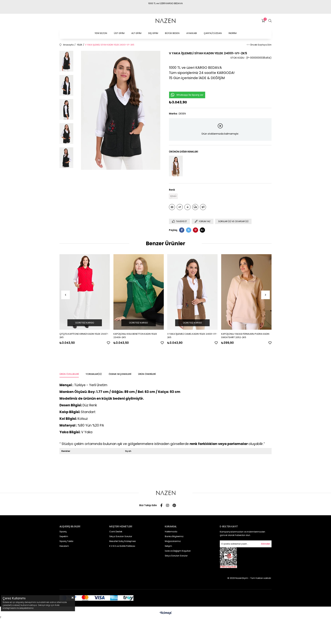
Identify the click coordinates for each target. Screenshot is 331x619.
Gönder (265, 543)
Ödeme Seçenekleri (120, 374)
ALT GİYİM (136, 33)
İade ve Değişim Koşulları (178, 550)
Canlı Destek (115, 531)
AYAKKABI (191, 33)
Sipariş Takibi (66, 541)
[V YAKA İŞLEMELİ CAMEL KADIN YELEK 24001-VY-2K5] (176, 166)
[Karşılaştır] (180, 207)
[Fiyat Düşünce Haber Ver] (187, 207)
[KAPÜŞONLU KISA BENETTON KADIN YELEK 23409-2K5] (138, 292)
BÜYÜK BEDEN (172, 33)
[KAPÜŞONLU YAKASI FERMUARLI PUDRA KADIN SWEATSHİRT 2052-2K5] (246, 292)
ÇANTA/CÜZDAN (213, 33)
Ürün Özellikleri (69, 374)
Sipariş (63, 531)
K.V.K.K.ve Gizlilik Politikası (122, 546)
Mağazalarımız (173, 541)
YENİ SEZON (101, 33)
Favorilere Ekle (108, 342)
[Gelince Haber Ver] (203, 207)
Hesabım (64, 546)
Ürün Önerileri (147, 374)
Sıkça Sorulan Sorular (120, 536)
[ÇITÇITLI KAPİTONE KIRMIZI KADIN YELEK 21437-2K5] (84, 292)
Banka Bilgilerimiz (174, 536)
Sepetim (63, 536)
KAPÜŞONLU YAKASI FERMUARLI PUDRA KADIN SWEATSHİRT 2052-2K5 (245, 335)
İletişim (168, 546)
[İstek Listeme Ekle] (172, 207)
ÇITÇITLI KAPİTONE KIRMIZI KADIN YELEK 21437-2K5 (83, 335)
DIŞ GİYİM (153, 33)
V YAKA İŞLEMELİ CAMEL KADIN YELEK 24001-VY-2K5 (192, 335)
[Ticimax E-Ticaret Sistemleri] (165, 613)
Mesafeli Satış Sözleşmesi (122, 541)
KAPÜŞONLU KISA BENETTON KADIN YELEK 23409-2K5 (135, 335)
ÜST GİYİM (119, 33)
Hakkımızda (171, 531)
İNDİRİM (233, 33)
